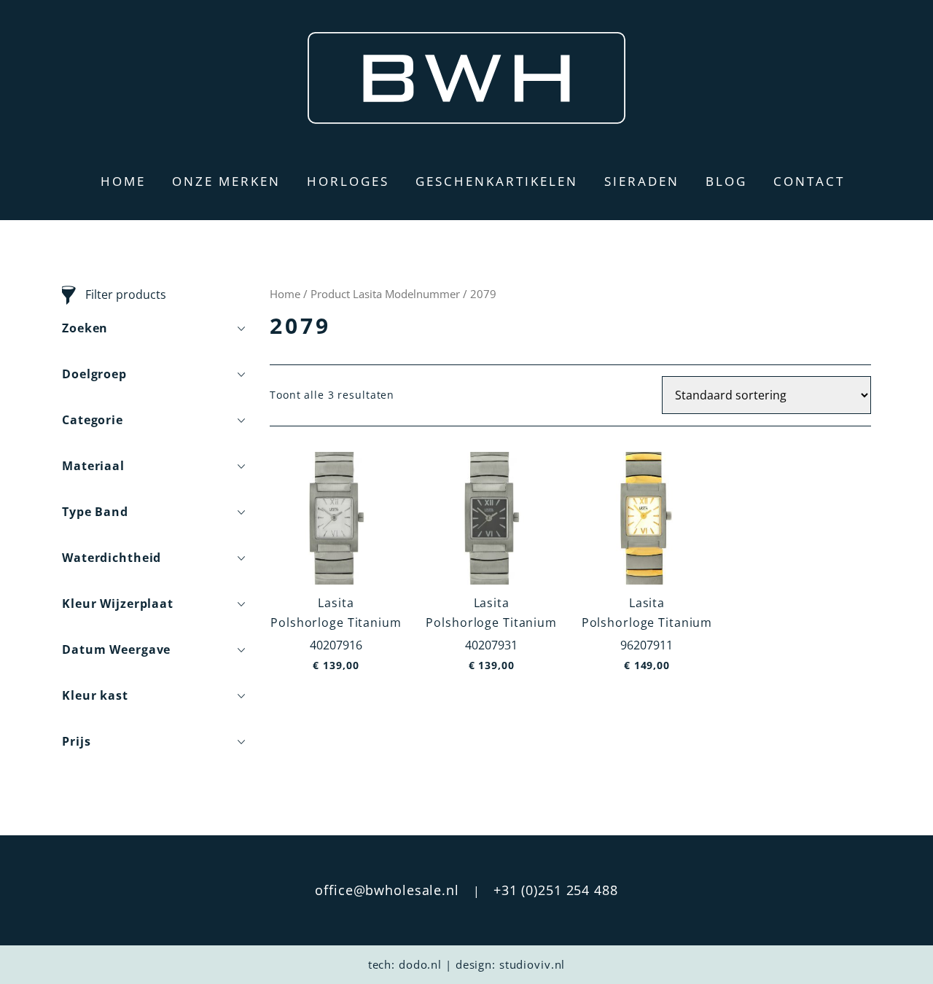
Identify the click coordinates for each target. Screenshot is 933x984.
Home (123, 181)
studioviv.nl (532, 964)
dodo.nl (420, 964)
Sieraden (641, 181)
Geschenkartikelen (496, 181)
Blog (726, 181)
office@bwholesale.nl (387, 890)
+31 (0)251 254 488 (555, 890)
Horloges (348, 181)
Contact (809, 181)
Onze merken (226, 181)
